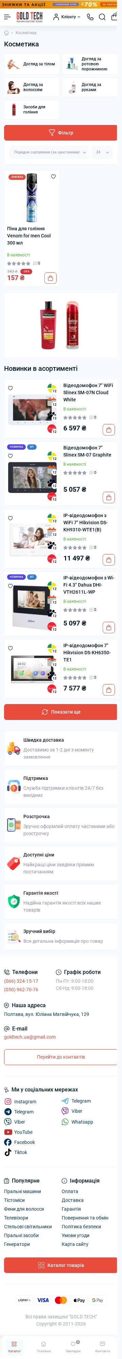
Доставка (73, 1200)
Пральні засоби (21, 1235)
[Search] (102, 17)
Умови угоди (75, 1235)
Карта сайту (75, 1244)
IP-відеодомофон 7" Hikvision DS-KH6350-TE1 (87, 652)
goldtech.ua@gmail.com (30, 1037)
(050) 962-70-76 (21, 989)
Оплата (70, 1191)
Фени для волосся (24, 1209)
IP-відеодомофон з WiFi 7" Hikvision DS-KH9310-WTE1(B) (85, 522)
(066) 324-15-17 (21, 981)
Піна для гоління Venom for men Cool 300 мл (29, 236)
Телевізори (16, 1217)
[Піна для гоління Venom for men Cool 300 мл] (32, 197)
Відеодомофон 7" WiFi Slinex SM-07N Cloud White (88, 392)
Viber (77, 1111)
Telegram (81, 1101)
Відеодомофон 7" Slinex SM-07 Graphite (87, 451)
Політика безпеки (81, 1226)
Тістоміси (14, 1200)
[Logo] (29, 17)
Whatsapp (82, 1122)
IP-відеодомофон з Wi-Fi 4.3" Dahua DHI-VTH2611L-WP (89, 585)
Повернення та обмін (85, 1217)
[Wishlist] (53, 176)
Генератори (17, 1244)
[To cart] (50, 278)
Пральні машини (22, 1191)
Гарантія (71, 1209)
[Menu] (7, 17)
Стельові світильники (28, 1226)
